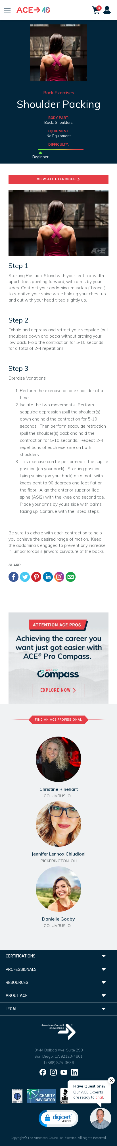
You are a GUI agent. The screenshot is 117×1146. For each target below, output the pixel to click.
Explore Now (56, 690)
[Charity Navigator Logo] (41, 1095)
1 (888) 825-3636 (58, 1062)
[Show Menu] (7, 10)
